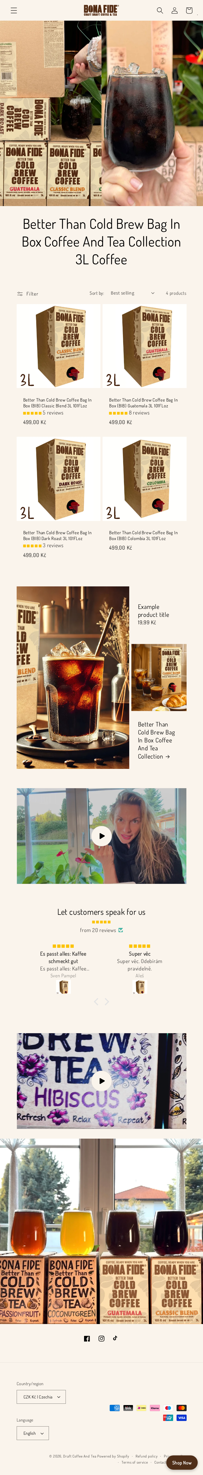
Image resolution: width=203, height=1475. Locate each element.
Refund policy (147, 1456)
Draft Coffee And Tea (79, 1456)
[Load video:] (101, 836)
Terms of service (135, 1462)
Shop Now (182, 1462)
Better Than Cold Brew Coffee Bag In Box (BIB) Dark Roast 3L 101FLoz (57, 535)
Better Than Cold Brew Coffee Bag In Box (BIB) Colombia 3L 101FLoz (143, 535)
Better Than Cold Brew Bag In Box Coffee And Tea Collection (156, 740)
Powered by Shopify (113, 1456)
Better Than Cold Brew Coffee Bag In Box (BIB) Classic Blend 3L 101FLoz (57, 402)
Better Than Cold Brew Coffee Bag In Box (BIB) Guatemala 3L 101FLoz (143, 402)
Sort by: (97, 293)
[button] (14, 10)
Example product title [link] (153, 610)
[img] (101, 921)
